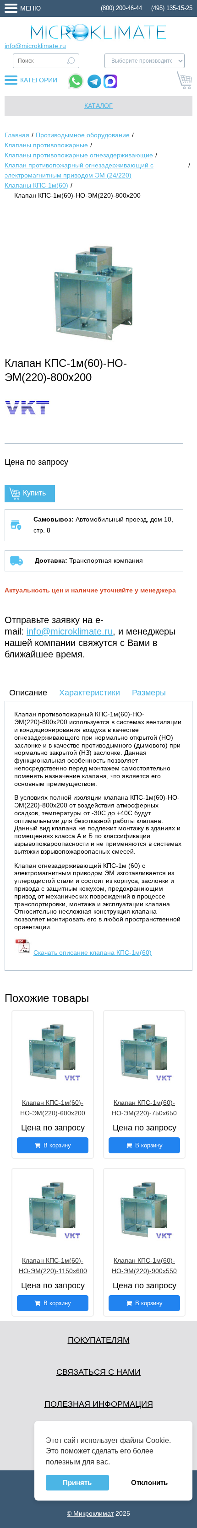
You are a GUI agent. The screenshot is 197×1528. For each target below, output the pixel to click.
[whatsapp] (76, 81)
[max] (110, 81)
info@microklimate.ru (35, 45)
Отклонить (149, 1482)
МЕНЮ (30, 8)
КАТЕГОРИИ (38, 80)
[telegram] (94, 81)
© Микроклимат (90, 1513)
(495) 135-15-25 (171, 8)
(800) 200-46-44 (121, 8)
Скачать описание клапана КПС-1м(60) (92, 952)
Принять (77, 1482)
